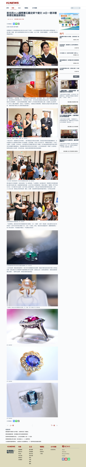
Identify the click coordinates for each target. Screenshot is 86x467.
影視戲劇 (31, 451)
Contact (63, 455)
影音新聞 (74, 101)
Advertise (64, 451)
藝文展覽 (16, 19)
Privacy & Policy (65, 453)
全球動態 (20, 459)
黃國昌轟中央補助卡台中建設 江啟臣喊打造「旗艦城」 (17, 431)
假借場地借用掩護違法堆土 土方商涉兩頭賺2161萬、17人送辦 (19, 436)
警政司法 (20, 451)
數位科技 (31, 453)
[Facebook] (63, 459)
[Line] (69, 459)
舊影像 (41, 449)
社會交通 (20, 455)
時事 (13, 8)
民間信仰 (42, 451)
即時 (7, 8)
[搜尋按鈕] (79, 8)
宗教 (30, 459)
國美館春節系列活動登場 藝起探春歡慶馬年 (69, 140)
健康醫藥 (20, 449)
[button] (76, 76)
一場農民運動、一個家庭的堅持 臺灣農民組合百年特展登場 (69, 91)
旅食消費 (31, 455)
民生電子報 (77, 71)
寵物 (30, 461)
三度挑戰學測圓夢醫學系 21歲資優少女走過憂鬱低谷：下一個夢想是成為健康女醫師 (23, 441)
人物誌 (41, 453)
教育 (30, 457)
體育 (30, 463)
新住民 (20, 19)
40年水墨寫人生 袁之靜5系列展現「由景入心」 (69, 53)
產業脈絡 (75, 63)
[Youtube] (66, 459)
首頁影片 (76, 151)
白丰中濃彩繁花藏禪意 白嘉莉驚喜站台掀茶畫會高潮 (69, 116)
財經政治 (75, 39)
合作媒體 (34, 8)
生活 (19, 8)
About (63, 449)
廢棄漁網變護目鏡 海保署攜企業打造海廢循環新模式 (17, 434)
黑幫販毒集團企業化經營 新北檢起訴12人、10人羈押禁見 (18, 439)
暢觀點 (26, 8)
